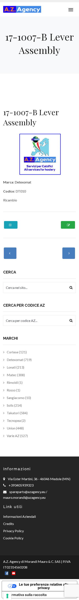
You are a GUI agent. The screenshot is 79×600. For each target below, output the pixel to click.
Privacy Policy (13, 531)
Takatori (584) (17, 413)
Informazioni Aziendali (19, 516)
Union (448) (15, 428)
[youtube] (13, 573)
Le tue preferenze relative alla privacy (43, 586)
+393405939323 (21, 485)
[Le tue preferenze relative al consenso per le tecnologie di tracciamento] (7, 596)
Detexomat (23, 182)
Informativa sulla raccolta (26, 595)
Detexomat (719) (19, 360)
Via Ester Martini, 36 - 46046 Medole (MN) (39, 479)
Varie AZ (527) (17, 436)
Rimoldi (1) (14, 382)
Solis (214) (14, 405)
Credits (8, 524)
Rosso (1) (13, 390)
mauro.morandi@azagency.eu (24, 497)
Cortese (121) (16, 352)
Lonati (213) (15, 367)
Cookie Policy (13, 538)
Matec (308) (15, 375)
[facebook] (6, 573)
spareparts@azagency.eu (27, 492)
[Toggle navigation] (71, 9)
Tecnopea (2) (15, 420)
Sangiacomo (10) (18, 398)
